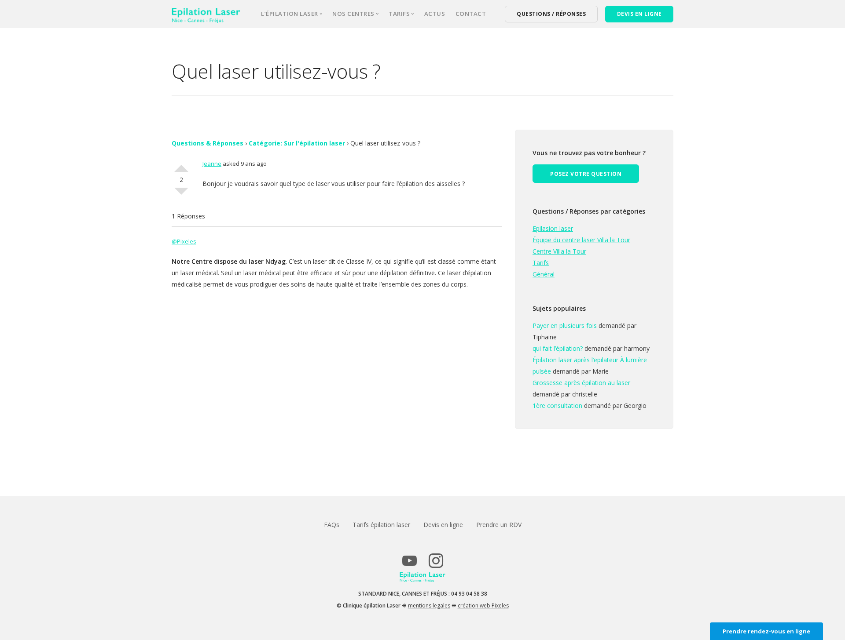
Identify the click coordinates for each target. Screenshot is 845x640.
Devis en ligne (443, 524)
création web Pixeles (483, 605)
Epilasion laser (553, 228)
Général (544, 274)
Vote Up (181, 165)
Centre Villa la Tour (559, 251)
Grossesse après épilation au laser (581, 382)
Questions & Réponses (207, 143)
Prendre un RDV (499, 524)
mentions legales (429, 605)
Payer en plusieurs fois (565, 325)
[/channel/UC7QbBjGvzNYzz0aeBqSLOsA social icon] (409, 564)
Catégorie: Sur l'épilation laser (297, 143)
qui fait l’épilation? (558, 348)
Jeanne (211, 163)
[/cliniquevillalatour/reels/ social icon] (435, 564)
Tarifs (541, 262)
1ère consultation (557, 405)
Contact (471, 14)
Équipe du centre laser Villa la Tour (581, 240)
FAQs (331, 524)
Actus (434, 14)
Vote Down (181, 195)
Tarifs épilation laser (381, 524)
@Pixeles (184, 241)
